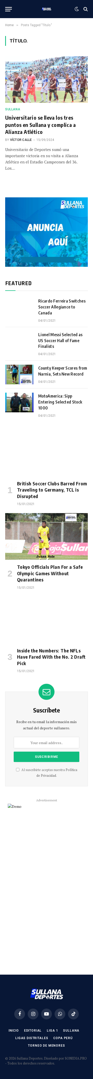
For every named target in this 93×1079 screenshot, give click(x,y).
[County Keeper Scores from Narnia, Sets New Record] (19, 374)
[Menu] (8, 9)
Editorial (33, 1030)
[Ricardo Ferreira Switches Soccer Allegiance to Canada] (19, 307)
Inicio (14, 1030)
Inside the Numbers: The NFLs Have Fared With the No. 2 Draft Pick (51, 657)
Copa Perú (63, 1038)
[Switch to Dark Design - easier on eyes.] (76, 9)
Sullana (71, 1030)
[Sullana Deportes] (46, 9)
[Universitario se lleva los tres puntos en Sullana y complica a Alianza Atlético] (46, 79)
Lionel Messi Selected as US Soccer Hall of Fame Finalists (60, 340)
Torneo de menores (46, 1045)
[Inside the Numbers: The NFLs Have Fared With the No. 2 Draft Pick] (46, 620)
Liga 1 (52, 1030)
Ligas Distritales (31, 1038)
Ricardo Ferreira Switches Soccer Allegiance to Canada (62, 306)
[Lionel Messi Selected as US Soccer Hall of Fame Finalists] (19, 341)
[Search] (85, 9)
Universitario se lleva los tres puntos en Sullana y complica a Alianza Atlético (40, 124)
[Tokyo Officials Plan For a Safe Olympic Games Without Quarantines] (46, 536)
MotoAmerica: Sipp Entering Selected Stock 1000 (60, 402)
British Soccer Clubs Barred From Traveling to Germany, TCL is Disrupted (52, 489)
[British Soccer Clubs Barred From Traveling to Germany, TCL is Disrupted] (46, 453)
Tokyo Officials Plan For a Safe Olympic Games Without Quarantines (50, 573)
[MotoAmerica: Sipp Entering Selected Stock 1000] (19, 402)
